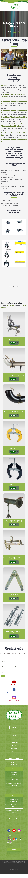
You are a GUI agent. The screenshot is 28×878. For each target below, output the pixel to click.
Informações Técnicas (14, 742)
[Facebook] (14, 688)
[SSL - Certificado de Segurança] (20, 839)
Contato (14, 752)
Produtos (14, 735)
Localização (14, 745)
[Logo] (14, 715)
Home (9, 31)
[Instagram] (14, 696)
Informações (16, 31)
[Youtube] (14, 680)
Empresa (14, 739)
